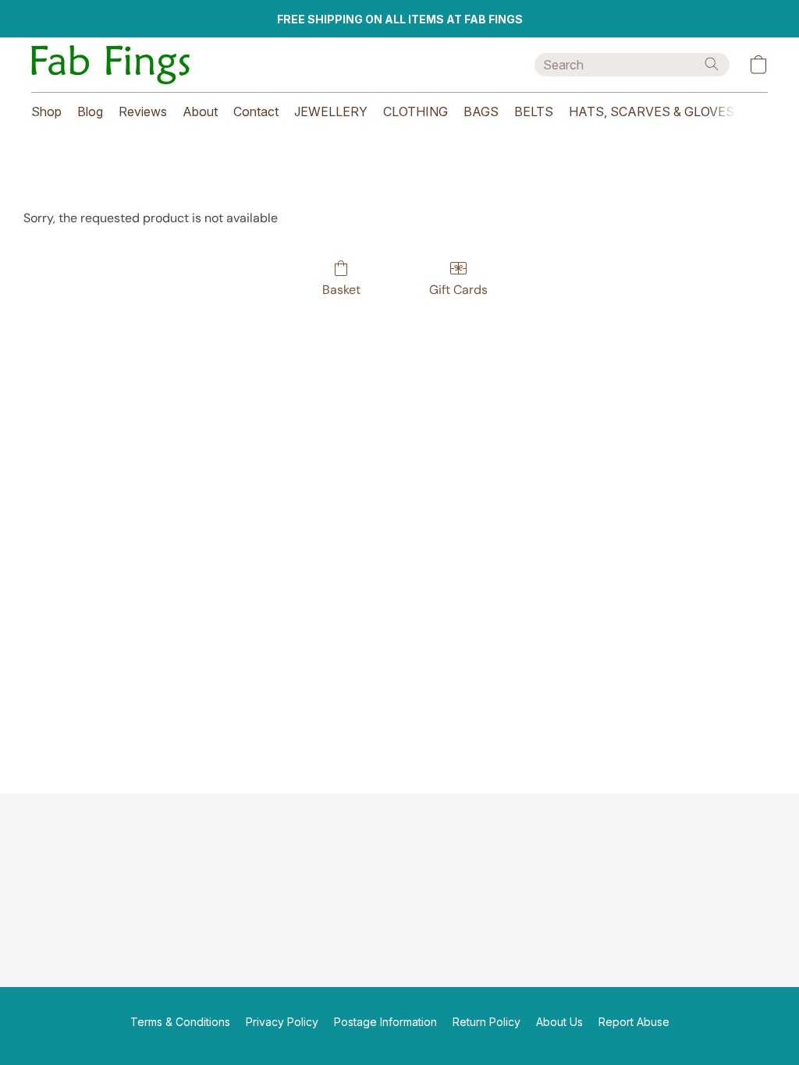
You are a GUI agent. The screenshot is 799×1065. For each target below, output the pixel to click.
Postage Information (385, 1021)
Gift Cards (458, 289)
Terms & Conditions (180, 1021)
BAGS (481, 111)
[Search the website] (711, 64)
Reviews (143, 111)
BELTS (533, 111)
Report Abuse (633, 1021)
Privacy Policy (282, 1021)
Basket (341, 289)
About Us (559, 1021)
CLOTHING (415, 111)
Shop (46, 111)
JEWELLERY (331, 111)
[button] (110, 64)
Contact (256, 111)
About (200, 111)
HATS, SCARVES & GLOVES (651, 111)
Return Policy (486, 1021)
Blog (90, 111)
